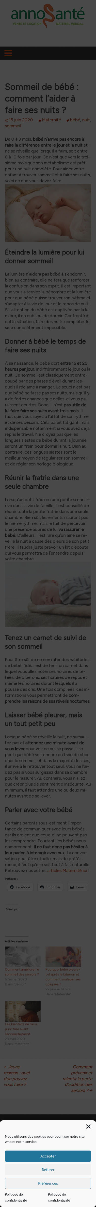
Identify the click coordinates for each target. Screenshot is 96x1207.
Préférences (48, 1183)
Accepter (48, 1156)
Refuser (48, 1170)
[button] (88, 1126)
